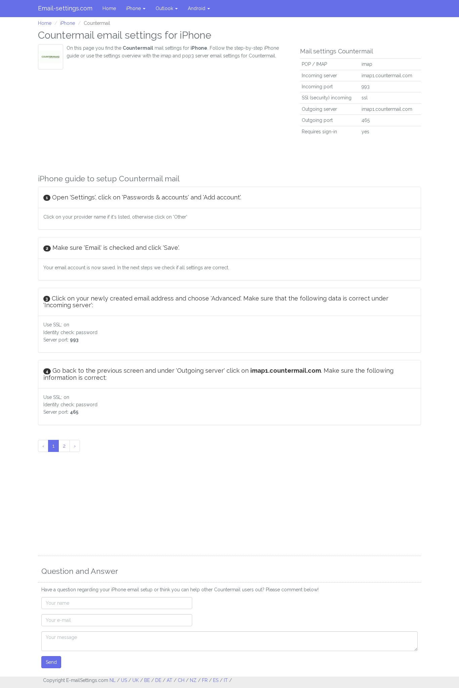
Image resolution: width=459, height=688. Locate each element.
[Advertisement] (164, 120)
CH (181, 680)
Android (197, 8)
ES (215, 680)
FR (205, 680)
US (124, 680)
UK (135, 680)
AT (169, 680)
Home (109, 8)
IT (226, 680)
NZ (193, 680)
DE (158, 680)
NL (113, 680)
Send (51, 662)
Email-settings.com (65, 8)
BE (147, 680)
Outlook (165, 8)
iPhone (134, 8)
